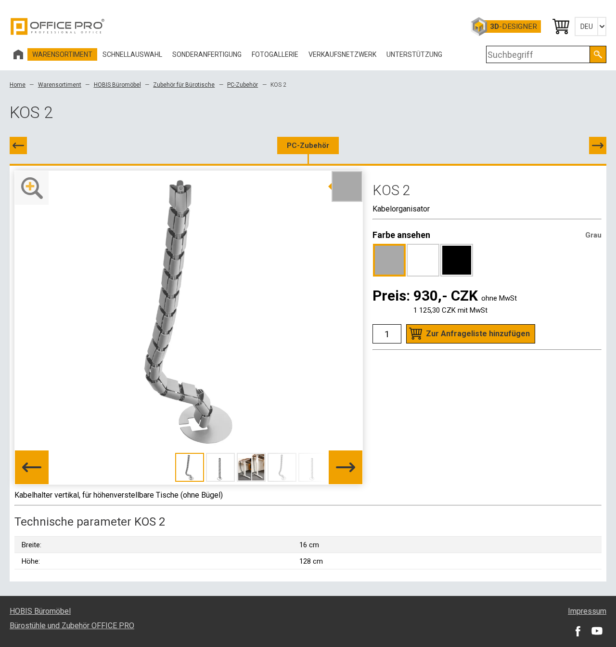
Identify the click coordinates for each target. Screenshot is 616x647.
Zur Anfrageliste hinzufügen (478, 333)
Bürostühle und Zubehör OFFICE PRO (72, 625)
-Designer (513, 26)
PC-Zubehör (242, 84)
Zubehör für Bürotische (184, 84)
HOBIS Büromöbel (117, 84)
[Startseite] (18, 54)
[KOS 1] (18, 145)
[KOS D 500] (597, 145)
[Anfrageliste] (560, 26)
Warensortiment (59, 84)
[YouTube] (596, 630)
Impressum (587, 611)
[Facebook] (577, 630)
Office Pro (58, 26)
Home (18, 84)
